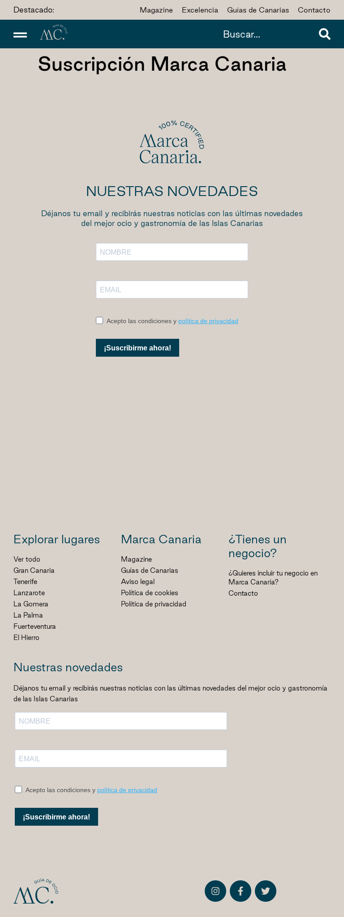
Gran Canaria (34, 570)
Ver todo (26, 559)
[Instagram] (215, 891)
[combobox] (269, 34)
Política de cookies (149, 593)
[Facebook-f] (240, 891)
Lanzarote (29, 593)
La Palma (28, 615)
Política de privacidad (153, 604)
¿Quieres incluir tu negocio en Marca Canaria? (273, 577)
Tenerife (25, 581)
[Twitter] (265, 891)
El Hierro (26, 637)
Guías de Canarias (149, 570)
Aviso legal (138, 581)
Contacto (243, 593)
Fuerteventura (34, 626)
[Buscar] (325, 34)
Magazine (136, 559)
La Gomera (30, 604)
